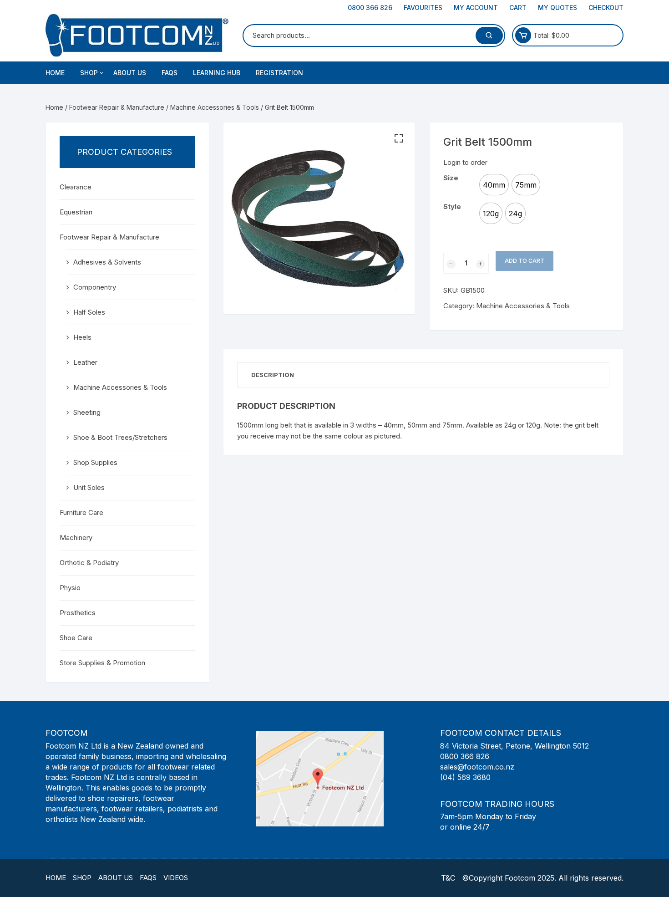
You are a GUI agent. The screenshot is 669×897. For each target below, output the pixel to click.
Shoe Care (76, 637)
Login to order (465, 162)
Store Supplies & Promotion (102, 662)
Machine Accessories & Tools (214, 107)
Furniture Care (81, 512)
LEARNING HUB (216, 72)
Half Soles (89, 312)
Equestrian (76, 212)
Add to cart (524, 260)
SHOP (89, 72)
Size (450, 177)
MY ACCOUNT (476, 7)
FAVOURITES (423, 7)
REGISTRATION (279, 72)
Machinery (76, 537)
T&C (448, 877)
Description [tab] (272, 374)
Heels (82, 337)
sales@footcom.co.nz (477, 766)
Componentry (94, 287)
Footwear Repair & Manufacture (116, 107)
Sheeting (87, 412)
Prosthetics (78, 612)
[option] (494, 184)
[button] (398, 138)
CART (518, 7)
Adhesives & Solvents (107, 262)
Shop (82, 877)
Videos (175, 877)
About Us (115, 877)
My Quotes (557, 7)
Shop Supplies (95, 462)
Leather (85, 362)
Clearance (75, 187)
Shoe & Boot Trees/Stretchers (120, 437)
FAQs (169, 72)
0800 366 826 (370, 7)
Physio (70, 587)
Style (452, 206)
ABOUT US (129, 72)
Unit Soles (89, 487)
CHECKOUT (605, 7)
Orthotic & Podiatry (89, 562)
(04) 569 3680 (465, 777)
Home (55, 72)
